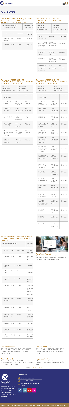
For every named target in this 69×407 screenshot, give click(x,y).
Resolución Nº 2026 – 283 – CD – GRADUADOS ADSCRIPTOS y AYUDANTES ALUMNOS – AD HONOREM (17, 82)
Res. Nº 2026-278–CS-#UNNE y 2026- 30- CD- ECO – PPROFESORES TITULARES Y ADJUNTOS (16, 238)
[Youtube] (29, 390)
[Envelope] (25, 390)
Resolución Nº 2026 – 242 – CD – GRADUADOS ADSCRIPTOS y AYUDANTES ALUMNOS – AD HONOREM (52, 82)
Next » (43, 367)
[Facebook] (20, 390)
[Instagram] (34, 390)
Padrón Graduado (8, 346)
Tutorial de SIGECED (44, 254)
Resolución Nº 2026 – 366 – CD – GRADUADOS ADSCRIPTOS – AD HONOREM (48, 20)
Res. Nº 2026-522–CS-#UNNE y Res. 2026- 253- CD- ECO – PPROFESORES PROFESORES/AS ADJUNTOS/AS (16, 20)
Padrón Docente (7, 359)
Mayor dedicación (43, 359)
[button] (63, 4)
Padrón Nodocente (43, 346)
